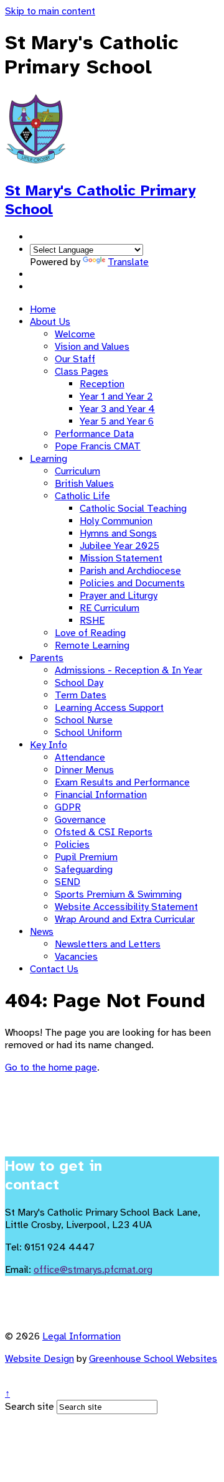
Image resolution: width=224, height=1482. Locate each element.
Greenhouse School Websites (153, 1359)
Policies (72, 844)
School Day (79, 683)
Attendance (80, 757)
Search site (29, 1406)
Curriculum (77, 471)
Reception (102, 384)
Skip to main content (50, 11)
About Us (50, 322)
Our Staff (75, 359)
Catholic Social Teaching (133, 508)
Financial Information (101, 795)
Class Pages (81, 371)
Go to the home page (51, 1067)
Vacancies (76, 956)
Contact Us (54, 969)
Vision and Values (92, 346)
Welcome (75, 334)
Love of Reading (90, 633)
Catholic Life (82, 496)
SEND (67, 882)
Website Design (39, 1359)
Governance (80, 820)
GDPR (68, 807)
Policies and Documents (132, 583)
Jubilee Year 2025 (119, 546)
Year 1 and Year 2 (116, 396)
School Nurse (84, 720)
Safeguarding (84, 869)
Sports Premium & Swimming (118, 894)
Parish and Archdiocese (130, 571)
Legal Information (81, 1336)
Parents (46, 658)
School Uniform (88, 732)
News (42, 932)
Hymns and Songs (118, 533)
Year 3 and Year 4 (117, 409)
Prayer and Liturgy (118, 595)
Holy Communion (116, 521)
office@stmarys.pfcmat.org (93, 1270)
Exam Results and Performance (122, 782)
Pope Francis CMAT (98, 446)
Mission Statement (121, 558)
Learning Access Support (109, 707)
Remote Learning (92, 645)
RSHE (92, 620)
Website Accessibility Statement (126, 907)
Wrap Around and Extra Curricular (125, 919)
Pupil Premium (86, 857)
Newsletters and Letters (108, 944)
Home (43, 309)
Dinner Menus (84, 770)
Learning (48, 459)
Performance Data (94, 434)
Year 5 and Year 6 (117, 421)
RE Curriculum (109, 608)
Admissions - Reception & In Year (128, 670)
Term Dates (80, 695)
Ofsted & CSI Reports (103, 832)
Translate (128, 262)
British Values (84, 483)
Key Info (48, 745)
